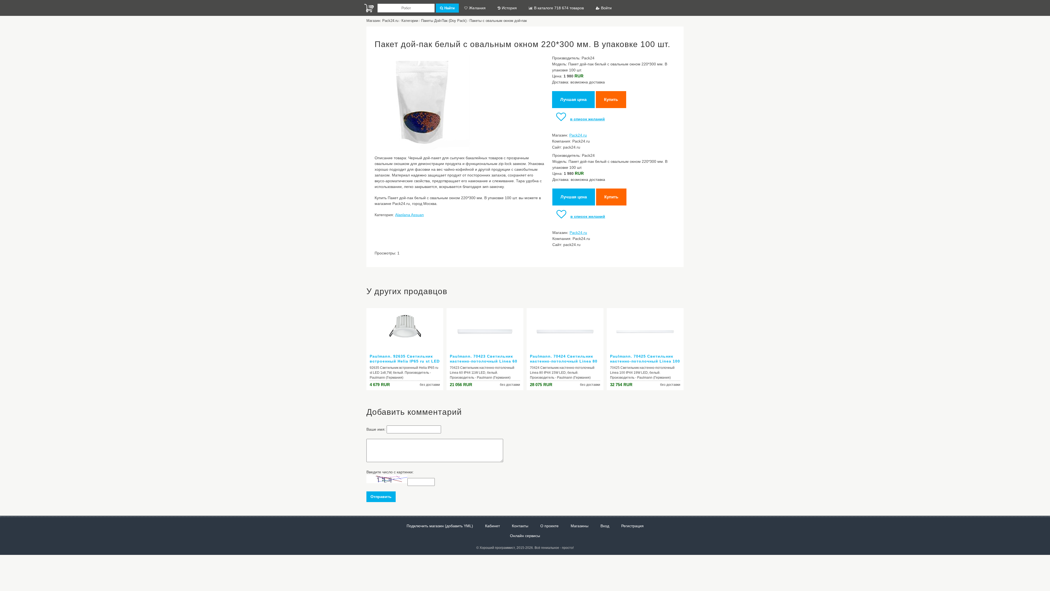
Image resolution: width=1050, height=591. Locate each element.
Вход (604, 526)
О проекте (549, 526)
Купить (611, 99)
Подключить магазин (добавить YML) (440, 526)
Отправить (381, 496)
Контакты (520, 526)
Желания (477, 8)
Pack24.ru (578, 135)
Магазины (579, 526)
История (509, 8)
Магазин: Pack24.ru (382, 21)
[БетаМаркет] (369, 8)
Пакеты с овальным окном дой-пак (498, 21)
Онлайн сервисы (525, 536)
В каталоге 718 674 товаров (559, 8)
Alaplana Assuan (409, 215)
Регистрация (632, 526)
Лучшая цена (573, 99)
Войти (606, 8)
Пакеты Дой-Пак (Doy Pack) (443, 21)
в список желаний (587, 119)
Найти (449, 8)
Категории (409, 21)
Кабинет (492, 526)
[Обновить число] (386, 482)
